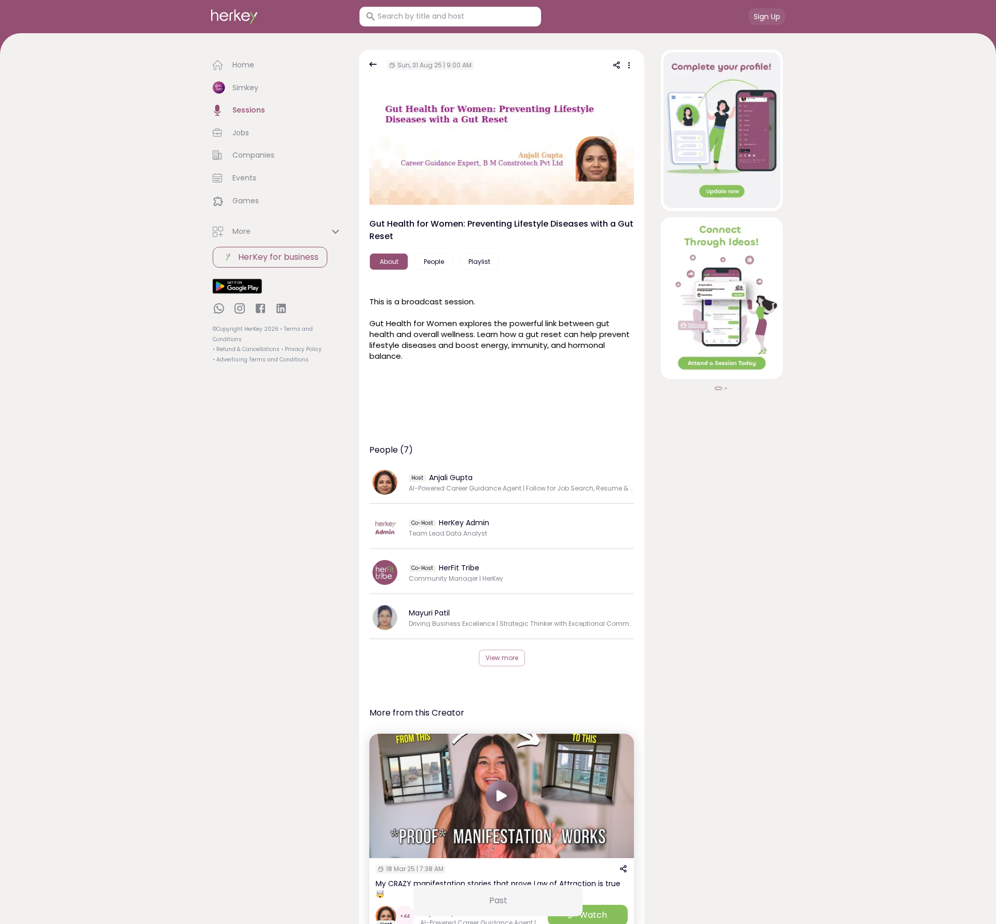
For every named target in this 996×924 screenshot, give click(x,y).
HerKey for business (278, 257)
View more (502, 657)
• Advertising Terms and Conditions (261, 359)
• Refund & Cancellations (246, 349)
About (389, 261)
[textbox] (501, 327)
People (434, 261)
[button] (277, 65)
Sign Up (767, 16)
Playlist (479, 261)
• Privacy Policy (301, 349)
